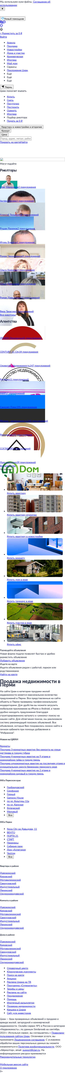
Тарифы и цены (15, 988)
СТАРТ (10, 839)
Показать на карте (10, 142)
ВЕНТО (11, 832)
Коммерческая (15, 56)
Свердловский (8, 883)
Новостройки (14, 49)
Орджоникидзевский (12, 893)
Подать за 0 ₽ (15, 120)
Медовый (12, 811)
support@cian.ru (31, 1050)
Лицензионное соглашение (29, 1039)
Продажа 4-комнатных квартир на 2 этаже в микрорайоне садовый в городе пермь (25, 772)
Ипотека (11, 59)
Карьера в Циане (16, 1009)
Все (10, 815)
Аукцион (11, 978)
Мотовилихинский (10, 879)
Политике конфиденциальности (36, 1046)
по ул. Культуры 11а (18, 801)
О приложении (8, 1067)
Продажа (12, 46)
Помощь (11, 999)
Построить (13, 107)
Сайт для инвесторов (19, 1013)
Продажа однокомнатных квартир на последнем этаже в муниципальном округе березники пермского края (32, 765)
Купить (11, 96)
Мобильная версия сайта (14, 1064)
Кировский (6, 876)
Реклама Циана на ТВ (19, 982)
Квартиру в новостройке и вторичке (21, 126)
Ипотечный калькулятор (20, 1002)
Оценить (12, 110)
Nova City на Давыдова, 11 (22, 829)
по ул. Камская (15, 804)
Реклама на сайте (17, 992)
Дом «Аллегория (16, 849)
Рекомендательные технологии (17, 1056)
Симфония (13, 790)
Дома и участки (16, 53)
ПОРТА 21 (12, 835)
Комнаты (5, 746)
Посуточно (13, 103)
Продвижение (15, 995)
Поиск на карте (15, 975)
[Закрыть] (2, 9)
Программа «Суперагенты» (22, 985)
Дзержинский (7, 873)
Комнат (5, 130)
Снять (10, 100)
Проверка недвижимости (21, 1006)
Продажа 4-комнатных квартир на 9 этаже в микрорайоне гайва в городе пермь (25, 758)
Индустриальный (10, 886)
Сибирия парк (15, 846)
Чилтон (11, 853)
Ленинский (6, 890)
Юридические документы (21, 971)
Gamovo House (15, 797)
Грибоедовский (15, 787)
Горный (11, 794)
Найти (24, 142)
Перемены (13, 842)
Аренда (11, 42)
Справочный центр (17, 968)
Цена (4, 134)
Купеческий (13, 808)
